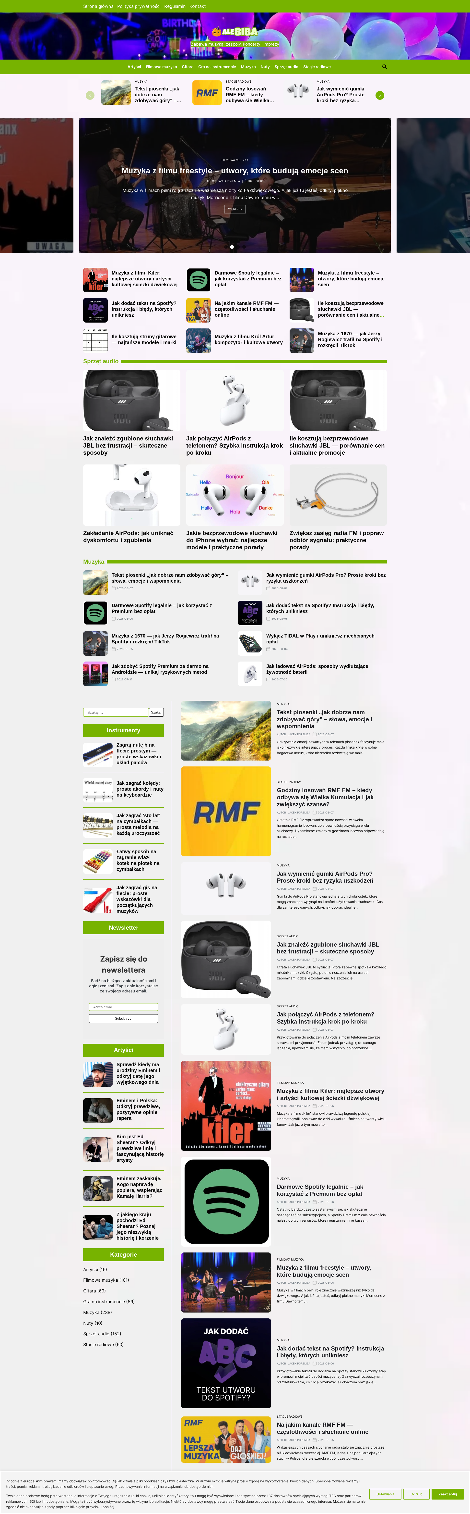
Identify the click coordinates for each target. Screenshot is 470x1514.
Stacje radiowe (317, 66)
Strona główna (98, 6)
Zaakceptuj (448, 1494)
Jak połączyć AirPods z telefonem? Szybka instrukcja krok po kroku (234, 445)
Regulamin (175, 6)
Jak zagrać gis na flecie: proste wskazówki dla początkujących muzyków (137, 899)
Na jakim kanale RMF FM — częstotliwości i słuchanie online (247, 309)
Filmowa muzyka (161, 66)
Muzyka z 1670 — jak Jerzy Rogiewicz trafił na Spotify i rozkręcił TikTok (350, 339)
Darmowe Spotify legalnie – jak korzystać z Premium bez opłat (248, 278)
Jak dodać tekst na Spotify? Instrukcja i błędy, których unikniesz (144, 309)
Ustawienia (385, 1494)
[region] (235, 1492)
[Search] (384, 67)
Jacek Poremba (229, 181)
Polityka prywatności (139, 6)
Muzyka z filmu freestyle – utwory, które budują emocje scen (351, 278)
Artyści (134, 66)
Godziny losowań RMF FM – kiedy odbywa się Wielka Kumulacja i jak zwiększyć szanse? (248, 100)
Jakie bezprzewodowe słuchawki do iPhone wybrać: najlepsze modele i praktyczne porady (232, 540)
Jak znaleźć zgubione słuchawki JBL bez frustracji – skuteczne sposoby (128, 445)
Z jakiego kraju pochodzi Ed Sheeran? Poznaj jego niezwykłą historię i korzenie (138, 1226)
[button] (380, 95)
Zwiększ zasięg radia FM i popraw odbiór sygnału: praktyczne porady (337, 540)
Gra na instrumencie (217, 66)
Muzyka (248, 66)
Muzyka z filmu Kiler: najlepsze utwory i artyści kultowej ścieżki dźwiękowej (145, 278)
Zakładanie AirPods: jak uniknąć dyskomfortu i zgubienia (128, 536)
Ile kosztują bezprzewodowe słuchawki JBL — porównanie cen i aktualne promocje (351, 312)
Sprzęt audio (286, 66)
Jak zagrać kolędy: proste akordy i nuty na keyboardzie (140, 789)
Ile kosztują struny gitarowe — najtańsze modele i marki (144, 339)
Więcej (233, 209)
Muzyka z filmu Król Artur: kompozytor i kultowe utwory (235, 170)
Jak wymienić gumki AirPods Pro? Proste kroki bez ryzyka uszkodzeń (340, 97)
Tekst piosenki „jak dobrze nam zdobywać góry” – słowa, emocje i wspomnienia (157, 100)
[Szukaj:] (116, 712)
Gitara (187, 66)
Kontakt (197, 6)
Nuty (265, 66)
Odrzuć (417, 1494)
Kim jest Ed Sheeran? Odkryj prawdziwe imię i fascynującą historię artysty (140, 1148)
